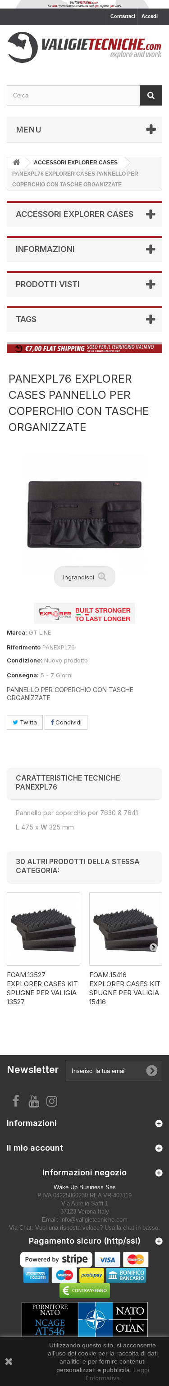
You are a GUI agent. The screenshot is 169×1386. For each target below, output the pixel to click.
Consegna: (23, 675)
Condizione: (24, 660)
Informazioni (45, 249)
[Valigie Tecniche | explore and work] (84, 47)
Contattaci (122, 16)
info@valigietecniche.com (94, 1219)
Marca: (17, 632)
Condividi (68, 722)
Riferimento (24, 647)
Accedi (150, 16)
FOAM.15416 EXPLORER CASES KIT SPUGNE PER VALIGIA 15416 (124, 988)
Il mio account (35, 1147)
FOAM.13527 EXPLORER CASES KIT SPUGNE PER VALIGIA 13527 (42, 988)
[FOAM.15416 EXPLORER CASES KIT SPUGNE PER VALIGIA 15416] (126, 929)
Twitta (27, 722)
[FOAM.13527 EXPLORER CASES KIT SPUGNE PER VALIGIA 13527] (43, 929)
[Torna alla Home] (16, 162)
